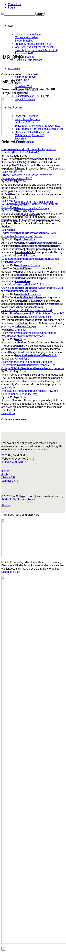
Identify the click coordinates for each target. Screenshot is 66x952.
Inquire (5, 471)
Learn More (8, 171)
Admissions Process (26, 76)
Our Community (17, 329)
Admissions (14, 68)
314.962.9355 (9, 461)
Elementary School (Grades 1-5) (33, 316)
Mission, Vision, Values (26, 37)
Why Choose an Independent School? (34, 47)
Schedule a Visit (23, 86)
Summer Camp (10, 480)
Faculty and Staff (24, 53)
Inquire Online (22, 80)
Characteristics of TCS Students (32, 96)
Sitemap (6, 505)
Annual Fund (22, 358)
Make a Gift (8, 477)
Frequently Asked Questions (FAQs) (33, 43)
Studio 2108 (8, 499)
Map (21, 461)
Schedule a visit (10, 571)
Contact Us (14, 4)
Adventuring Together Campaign (32, 208)
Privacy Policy (26, 499)
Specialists (20, 138)
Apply (4, 474)
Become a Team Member (28, 60)
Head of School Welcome (28, 34)
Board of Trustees (24, 56)
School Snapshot (24, 40)
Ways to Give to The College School (34, 201)
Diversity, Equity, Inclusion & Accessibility (36, 50)
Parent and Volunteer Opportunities (35, 332)
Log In (12, 7)
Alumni (18, 171)
